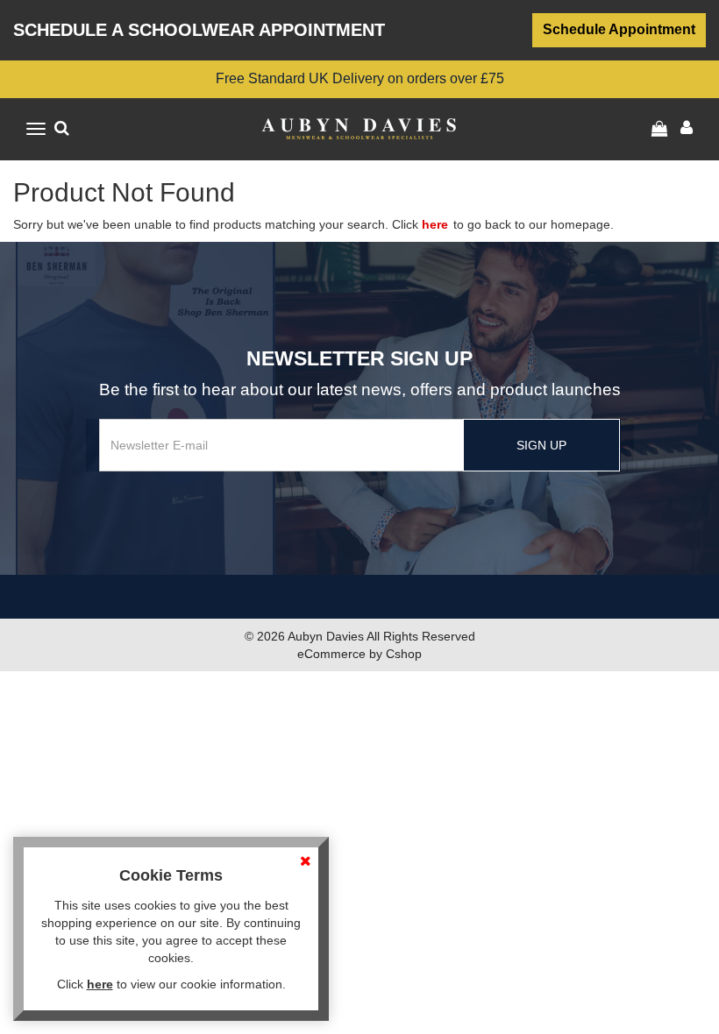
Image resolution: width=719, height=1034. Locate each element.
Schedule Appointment (619, 29)
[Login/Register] (661, 129)
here (435, 224)
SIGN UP (541, 445)
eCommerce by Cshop (359, 654)
